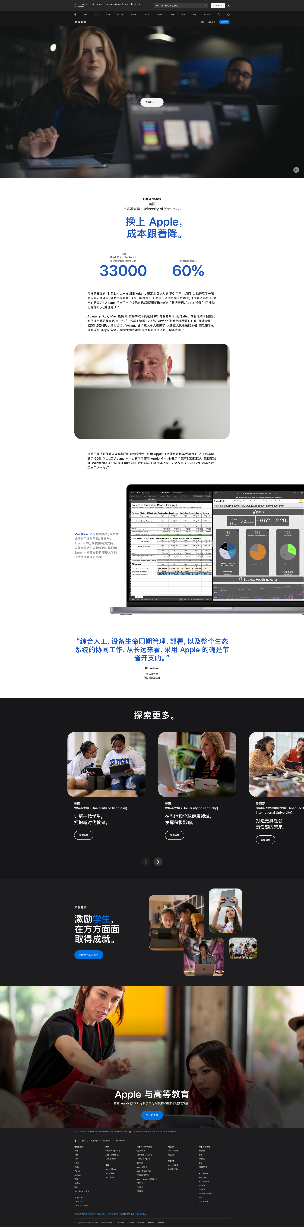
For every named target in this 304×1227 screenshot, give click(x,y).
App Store (109, 1177)
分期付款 (139, 1183)
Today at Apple (143, 1159)
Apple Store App (143, 1171)
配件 (76, 1187)
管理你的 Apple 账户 (113, 1151)
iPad (76, 1159)
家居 (76, 1179)
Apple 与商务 (173, 1151)
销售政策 (141, 1223)
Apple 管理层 (204, 1181)
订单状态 (139, 1187)
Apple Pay (79, 1202)
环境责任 (202, 1159)
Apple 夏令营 (141, 1167)
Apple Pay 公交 (81, 1206)
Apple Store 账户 (112, 1155)
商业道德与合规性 (205, 1194)
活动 (200, 1198)
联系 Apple (203, 1202)
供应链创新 (203, 1167)
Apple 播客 (110, 1173)
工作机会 (202, 1185)
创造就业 (202, 1189)
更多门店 (118, 1214)
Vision (77, 1171)
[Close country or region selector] (228, 5)
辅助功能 (202, 1151)
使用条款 (131, 1223)
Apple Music (110, 1169)
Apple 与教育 (173, 1165)
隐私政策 (121, 1223)
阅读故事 (84, 835)
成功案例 (211, 22)
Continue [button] (217, 5)
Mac (76, 1155)
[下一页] (158, 861)
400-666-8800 (138, 1214)
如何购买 (224, 22)
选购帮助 (139, 1191)
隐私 (200, 1163)
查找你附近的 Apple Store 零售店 (99, 1214)
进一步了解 (152, 1115)
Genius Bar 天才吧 (144, 1155)
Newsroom (203, 1177)
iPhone (77, 1163)
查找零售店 (140, 1151)
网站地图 (161, 1223)
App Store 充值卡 (81, 1191)
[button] (181, 5)
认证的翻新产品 (142, 1175)
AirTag (77, 1183)
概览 (203, 22)
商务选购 (171, 1155)
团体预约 (139, 1163)
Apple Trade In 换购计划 (146, 1179)
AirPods (77, 1175)
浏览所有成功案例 (88, 954)
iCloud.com (110, 1159)
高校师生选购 (173, 1169)
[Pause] (296, 170)
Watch (77, 1167)
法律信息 (151, 1223)
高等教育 (80, 22)
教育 (200, 1155)
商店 (76, 1151)
